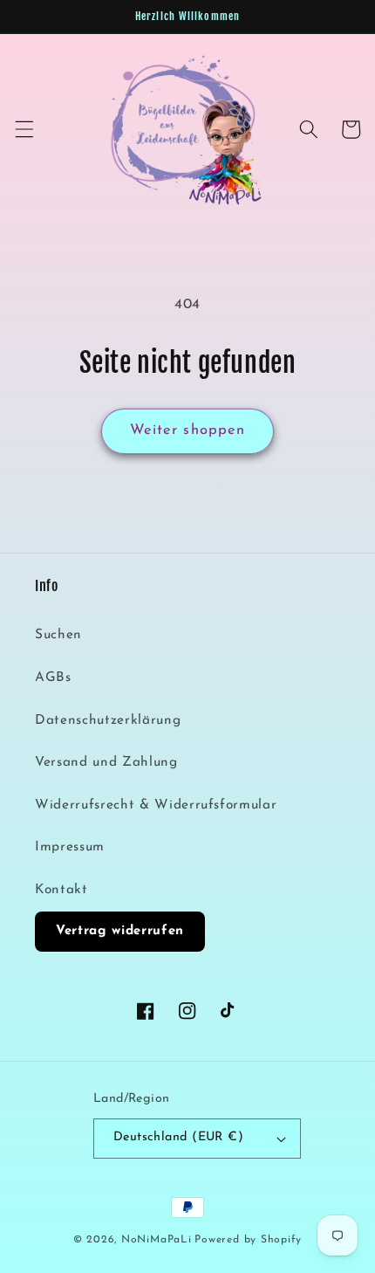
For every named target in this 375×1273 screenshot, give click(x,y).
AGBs (53, 678)
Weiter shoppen (187, 430)
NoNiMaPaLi (156, 1240)
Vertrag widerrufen (120, 931)
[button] (23, 129)
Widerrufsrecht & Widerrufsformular (155, 805)
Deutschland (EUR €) (178, 1137)
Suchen (58, 635)
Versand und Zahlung (106, 762)
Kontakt (61, 890)
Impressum (70, 847)
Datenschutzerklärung (108, 720)
